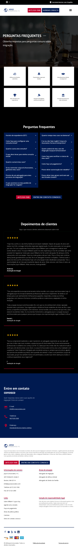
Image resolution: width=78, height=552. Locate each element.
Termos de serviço (63, 543)
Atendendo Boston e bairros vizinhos (21, 428)
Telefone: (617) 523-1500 (11, 487)
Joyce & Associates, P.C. (11, 473)
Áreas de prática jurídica (11, 512)
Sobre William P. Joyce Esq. (12, 501)
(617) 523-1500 (34, 10)
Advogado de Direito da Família (48, 480)
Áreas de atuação (45, 470)
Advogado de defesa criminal (48, 477)
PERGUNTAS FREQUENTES (22, 36)
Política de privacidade (39, 543)
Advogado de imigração (46, 473)
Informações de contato (13, 470)
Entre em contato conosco (12, 519)
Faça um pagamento (10, 508)
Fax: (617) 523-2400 (10, 491)
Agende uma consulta (10, 505)
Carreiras (6, 515)
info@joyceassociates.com (17, 409)
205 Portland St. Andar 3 (11, 477)
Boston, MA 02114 (10, 480)
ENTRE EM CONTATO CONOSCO (46, 197)
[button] (8, 2)
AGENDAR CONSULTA (50, 10)
